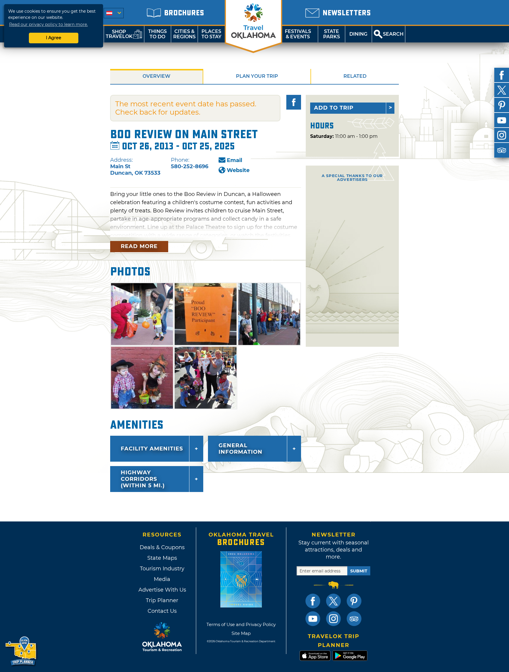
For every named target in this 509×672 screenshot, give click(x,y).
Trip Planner (162, 600)
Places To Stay (211, 34)
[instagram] (501, 135)
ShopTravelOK (119, 34)
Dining (358, 34)
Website (238, 170)
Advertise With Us (162, 590)
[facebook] (501, 75)
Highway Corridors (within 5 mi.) (143, 479)
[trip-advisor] (501, 150)
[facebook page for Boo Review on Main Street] (293, 102)
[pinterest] (501, 105)
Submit (358, 571)
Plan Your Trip (257, 76)
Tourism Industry (162, 568)
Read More (139, 246)
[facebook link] (312, 601)
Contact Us (162, 611)
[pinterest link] (354, 601)
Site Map (241, 633)
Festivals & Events (298, 34)
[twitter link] (333, 601)
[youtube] (501, 120)
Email (234, 160)
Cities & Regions (184, 34)
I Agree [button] (53, 37)
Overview (156, 76)
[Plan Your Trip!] (21, 651)
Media (162, 579)
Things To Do (157, 34)
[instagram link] (333, 618)
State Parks (331, 34)
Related (354, 76)
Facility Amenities (152, 448)
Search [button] (393, 34)
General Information (240, 448)
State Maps (162, 558)
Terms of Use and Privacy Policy (241, 624)
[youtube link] (312, 618)
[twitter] (501, 90)
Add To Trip (333, 108)
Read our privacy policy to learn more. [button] (48, 24)
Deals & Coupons (162, 547)
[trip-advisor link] (354, 618)
